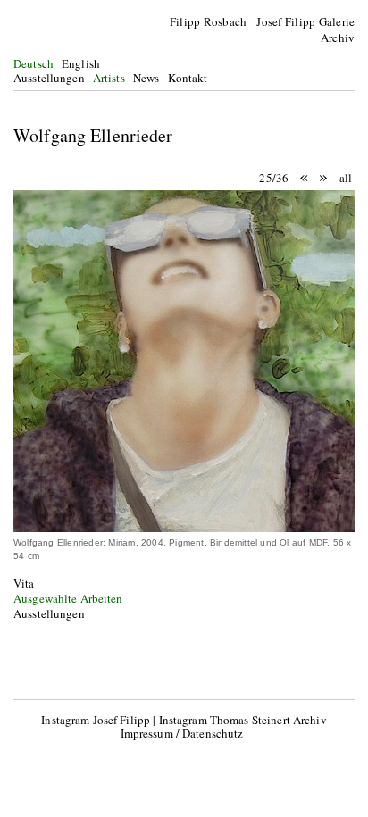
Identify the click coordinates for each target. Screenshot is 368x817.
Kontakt (188, 78)
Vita (24, 583)
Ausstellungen (49, 78)
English (81, 63)
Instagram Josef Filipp (95, 720)
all (345, 178)
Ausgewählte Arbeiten (68, 598)
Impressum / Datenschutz (182, 733)
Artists (109, 78)
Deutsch (33, 63)
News (146, 78)
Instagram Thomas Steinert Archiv (243, 720)
